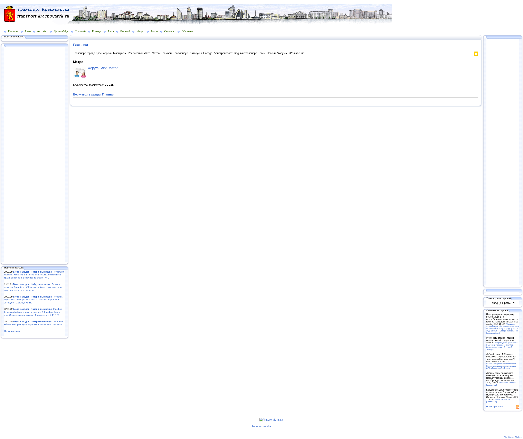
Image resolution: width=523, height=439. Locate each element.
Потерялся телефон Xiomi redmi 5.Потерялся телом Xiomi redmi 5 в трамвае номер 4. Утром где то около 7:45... (34, 275)
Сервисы (169, 31)
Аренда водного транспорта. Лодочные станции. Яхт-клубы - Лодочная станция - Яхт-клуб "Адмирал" (502, 345)
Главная (13, 31)
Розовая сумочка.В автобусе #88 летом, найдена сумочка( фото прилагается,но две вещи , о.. (33, 287)
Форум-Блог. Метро (103, 68)
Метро (140, 31)
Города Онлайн (261, 426)
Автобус (42, 31)
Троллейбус (61, 31)
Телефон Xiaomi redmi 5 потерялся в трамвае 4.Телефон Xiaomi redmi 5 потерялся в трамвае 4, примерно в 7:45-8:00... (33, 312)
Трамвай (80, 31)
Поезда (96, 31)
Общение (187, 31)
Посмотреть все (12, 331)
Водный (125, 31)
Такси (154, 31)
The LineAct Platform (513, 437)
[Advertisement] (34, 154)
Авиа (111, 31)
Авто (28, 31)
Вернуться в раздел (93, 94)
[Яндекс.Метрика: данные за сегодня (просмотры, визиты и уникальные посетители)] (271, 419)
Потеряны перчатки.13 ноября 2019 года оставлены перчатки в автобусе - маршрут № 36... (33, 299)
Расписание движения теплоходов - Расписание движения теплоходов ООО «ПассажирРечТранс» (501, 366)
